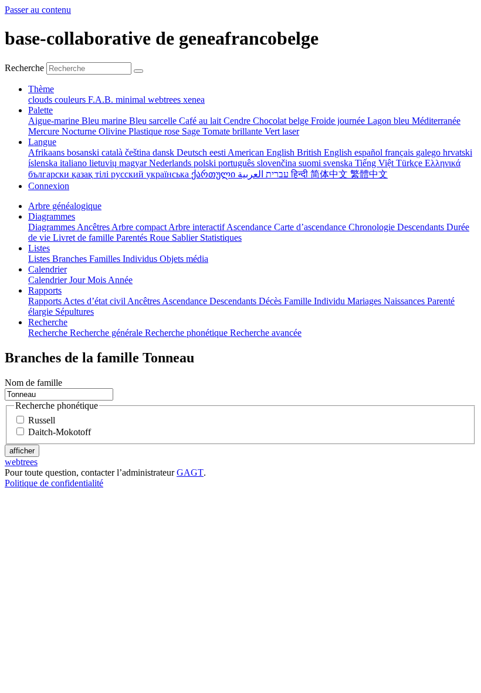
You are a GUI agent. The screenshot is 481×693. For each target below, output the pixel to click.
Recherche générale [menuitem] (107, 333)
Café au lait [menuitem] (201, 121)
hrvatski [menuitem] (457, 152)
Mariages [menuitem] (365, 301)
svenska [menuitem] (339, 163)
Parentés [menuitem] (133, 238)
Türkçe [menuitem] (410, 163)
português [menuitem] (237, 163)
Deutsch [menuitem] (193, 152)
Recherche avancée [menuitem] (266, 333)
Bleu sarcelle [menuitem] (154, 121)
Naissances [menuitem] (405, 301)
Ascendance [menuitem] (250, 227)
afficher (22, 450)
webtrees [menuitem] (165, 100)
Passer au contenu (38, 10)
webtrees (21, 462)
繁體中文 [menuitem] (369, 174)
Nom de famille (33, 383)
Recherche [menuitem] (49, 333)
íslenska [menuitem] (44, 163)
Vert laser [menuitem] (282, 131)
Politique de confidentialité (54, 483)
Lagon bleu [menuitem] (389, 121)
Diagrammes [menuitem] (52, 227)
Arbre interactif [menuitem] (197, 227)
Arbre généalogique (64, 206)
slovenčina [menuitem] (278, 163)
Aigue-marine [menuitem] (55, 121)
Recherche (24, 68)
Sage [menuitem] (192, 131)
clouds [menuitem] (41, 100)
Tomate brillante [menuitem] (233, 131)
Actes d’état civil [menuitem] (95, 301)
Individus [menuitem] (141, 259)
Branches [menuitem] (70, 259)
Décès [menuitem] (271, 301)
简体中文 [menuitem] (330, 174)
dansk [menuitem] (165, 152)
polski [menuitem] (206, 163)
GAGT (190, 472)
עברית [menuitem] (276, 174)
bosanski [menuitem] (84, 152)
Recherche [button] (47, 322)
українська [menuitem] (168, 174)
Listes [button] (39, 248)
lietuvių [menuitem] (104, 163)
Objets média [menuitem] (184, 259)
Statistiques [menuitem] (221, 238)
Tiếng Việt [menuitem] (375, 163)
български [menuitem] (50, 174)
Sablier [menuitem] (186, 238)
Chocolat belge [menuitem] (282, 121)
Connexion (48, 186)
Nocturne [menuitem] (80, 131)
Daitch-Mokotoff (59, 432)
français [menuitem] (400, 152)
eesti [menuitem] (218, 152)
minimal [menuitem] (132, 100)
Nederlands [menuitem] (171, 163)
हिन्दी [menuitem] (300, 174)
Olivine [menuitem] (113, 131)
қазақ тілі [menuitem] (91, 174)
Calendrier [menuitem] (48, 280)
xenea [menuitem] (194, 100)
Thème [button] (41, 89)
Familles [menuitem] (106, 259)
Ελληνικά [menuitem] (442, 163)
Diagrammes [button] (51, 216)
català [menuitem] (113, 152)
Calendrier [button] (47, 269)
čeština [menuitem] (139, 152)
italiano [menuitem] (74, 163)
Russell (41, 420)
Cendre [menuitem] (238, 121)
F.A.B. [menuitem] (102, 100)
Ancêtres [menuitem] (94, 227)
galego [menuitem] (429, 152)
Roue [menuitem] (161, 238)
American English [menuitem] (262, 152)
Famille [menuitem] (299, 301)
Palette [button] (40, 110)
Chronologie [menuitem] (372, 227)
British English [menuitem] (325, 152)
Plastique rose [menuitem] (155, 131)
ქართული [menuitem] (214, 174)
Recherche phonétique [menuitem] (187, 333)
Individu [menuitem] (330, 301)
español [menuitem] (369, 152)
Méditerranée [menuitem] (436, 121)
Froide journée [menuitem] (339, 121)
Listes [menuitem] (40, 259)
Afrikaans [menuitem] (47, 152)
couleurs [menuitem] (71, 100)
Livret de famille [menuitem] (84, 238)
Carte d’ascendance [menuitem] (311, 227)
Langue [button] (42, 142)
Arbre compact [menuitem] (139, 227)
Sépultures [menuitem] (74, 312)
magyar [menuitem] (134, 163)
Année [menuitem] (120, 280)
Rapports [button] (45, 290)
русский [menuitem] (128, 174)
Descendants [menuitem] (421, 227)
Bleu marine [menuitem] (105, 121)
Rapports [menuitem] (45, 301)
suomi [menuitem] (311, 163)
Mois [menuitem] (97, 280)
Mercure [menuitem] (45, 131)
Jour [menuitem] (78, 280)
